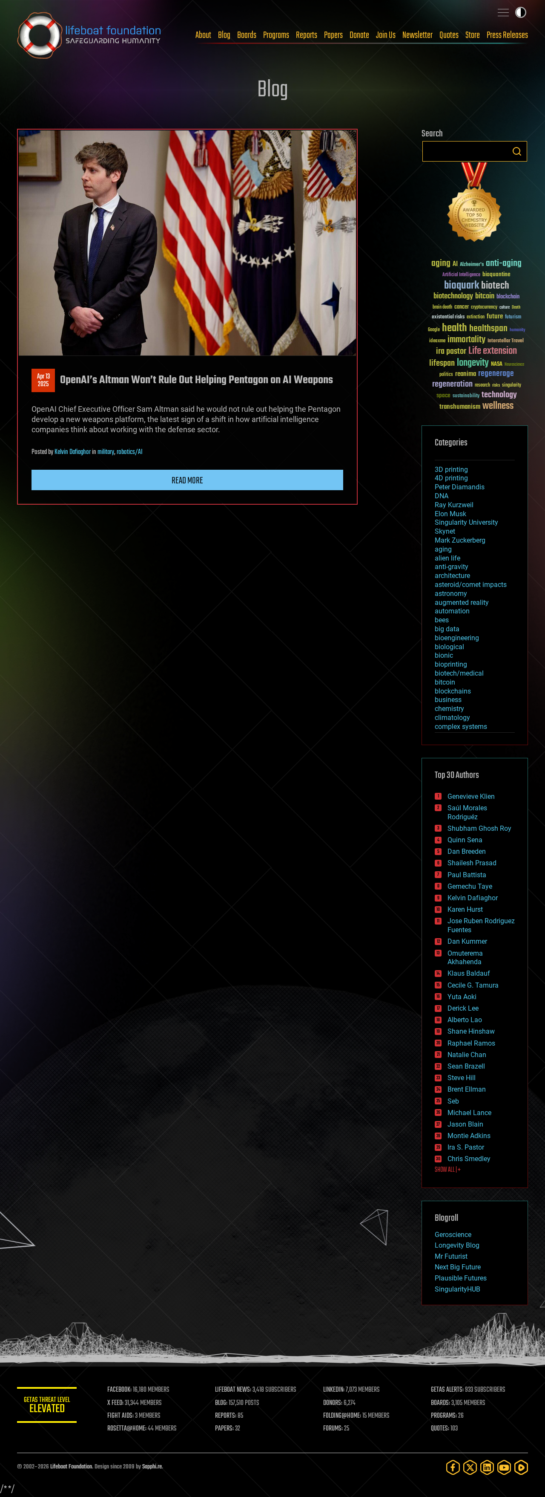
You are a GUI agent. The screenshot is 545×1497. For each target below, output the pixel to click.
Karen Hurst (465, 909)
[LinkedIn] (487, 1467)
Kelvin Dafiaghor (72, 452)
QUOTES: (440, 1428)
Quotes (449, 35)
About (203, 35)
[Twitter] (470, 1467)
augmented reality (462, 602)
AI (455, 264)
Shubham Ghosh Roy (479, 828)
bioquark (461, 286)
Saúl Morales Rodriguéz (467, 812)
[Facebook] (453, 1467)
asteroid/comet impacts (471, 585)
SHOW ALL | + (448, 1170)
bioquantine (496, 274)
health (454, 328)
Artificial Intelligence (461, 275)
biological (449, 647)
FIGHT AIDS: (120, 1416)
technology (499, 395)
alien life (447, 558)
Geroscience (453, 1235)
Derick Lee (463, 1008)
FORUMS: (333, 1428)
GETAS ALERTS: (447, 1390)
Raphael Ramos (471, 1043)
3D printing (451, 469)
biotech (495, 286)
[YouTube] (504, 1467)
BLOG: (221, 1403)
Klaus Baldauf (468, 973)
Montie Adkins (468, 1136)
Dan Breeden (466, 851)
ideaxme (437, 341)
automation (452, 611)
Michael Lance (469, 1113)
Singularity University (466, 522)
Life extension (492, 351)
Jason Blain (465, 1124)
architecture (452, 576)
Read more (187, 481)
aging (440, 263)
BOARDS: (440, 1403)
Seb (453, 1101)
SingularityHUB (457, 1289)
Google (434, 330)
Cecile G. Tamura (473, 985)
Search (517, 151)
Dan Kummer (467, 941)
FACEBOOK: (119, 1390)
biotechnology (453, 296)
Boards (246, 35)
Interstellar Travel (506, 341)
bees (442, 620)
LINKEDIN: (333, 1390)
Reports (306, 35)
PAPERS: (224, 1428)
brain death (442, 307)
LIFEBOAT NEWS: (233, 1390)
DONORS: (332, 1403)
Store (472, 35)
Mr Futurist (451, 1256)
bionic (444, 655)
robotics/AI (130, 452)
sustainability (466, 396)
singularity (511, 385)
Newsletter (417, 35)
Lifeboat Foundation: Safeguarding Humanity (89, 35)
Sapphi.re (152, 1467)
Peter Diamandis (460, 487)
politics (446, 375)
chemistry (449, 709)
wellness (497, 406)
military (106, 452)
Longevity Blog (457, 1245)
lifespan (442, 363)
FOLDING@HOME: (342, 1416)
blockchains (453, 691)
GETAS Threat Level (47, 1406)
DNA (441, 496)
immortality (466, 340)
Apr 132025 (43, 380)
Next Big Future (458, 1267)
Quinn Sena (464, 840)
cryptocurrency (484, 307)
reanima (465, 374)
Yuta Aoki (461, 997)
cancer (461, 307)
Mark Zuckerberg (460, 540)
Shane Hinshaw (471, 1031)
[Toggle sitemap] (503, 12)
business (448, 700)
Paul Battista (466, 875)
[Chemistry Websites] (475, 204)
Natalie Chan (466, 1055)
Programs (276, 35)
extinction (476, 317)
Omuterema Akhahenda (465, 957)
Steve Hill (461, 1078)
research (482, 385)
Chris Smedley (468, 1159)
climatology (452, 718)
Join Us (386, 35)
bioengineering (457, 638)
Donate (359, 35)
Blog (224, 35)
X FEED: (115, 1403)
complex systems (461, 726)
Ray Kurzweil (454, 505)
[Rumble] (521, 1467)
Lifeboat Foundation (71, 1467)
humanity (517, 330)
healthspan (488, 329)
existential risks (448, 317)
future (495, 316)
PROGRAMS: (444, 1416)
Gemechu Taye (469, 886)
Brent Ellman (466, 1089)
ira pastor (451, 351)
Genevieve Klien (471, 796)
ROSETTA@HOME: (126, 1428)
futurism (513, 318)
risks (496, 385)
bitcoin (484, 296)
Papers (333, 35)
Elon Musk (450, 514)
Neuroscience (514, 365)
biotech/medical (459, 673)
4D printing (451, 478)
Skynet (445, 531)
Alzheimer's (472, 265)
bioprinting (451, 664)
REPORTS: (225, 1416)
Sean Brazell (466, 1066)
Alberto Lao (464, 1020)
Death (516, 307)
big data (447, 629)
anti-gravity (451, 567)
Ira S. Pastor (465, 1147)
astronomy (451, 594)
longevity (473, 363)
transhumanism (459, 407)
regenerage (496, 374)
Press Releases (507, 35)
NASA (496, 364)
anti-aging (504, 263)
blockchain (507, 297)
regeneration (452, 384)
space (443, 395)
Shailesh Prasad (471, 863)
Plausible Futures (461, 1278)
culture (504, 307)
